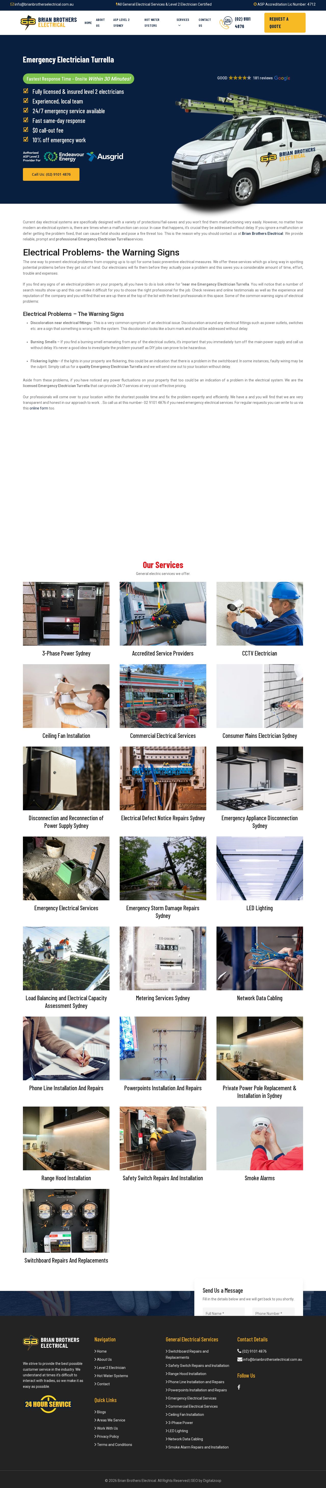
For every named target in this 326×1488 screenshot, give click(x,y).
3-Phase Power (180, 1423)
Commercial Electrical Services (193, 1406)
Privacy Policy (107, 1436)
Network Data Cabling (185, 1439)
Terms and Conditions (114, 1445)
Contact (103, 1384)
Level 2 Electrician (111, 1368)
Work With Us (107, 1428)
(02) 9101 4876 (254, 1351)
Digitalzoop (212, 1481)
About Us (104, 1359)
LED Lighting (178, 1431)
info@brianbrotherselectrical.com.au (44, 4)
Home (101, 1351)
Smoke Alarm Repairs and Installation (198, 1447)
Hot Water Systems (112, 1376)
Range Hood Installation (187, 1374)
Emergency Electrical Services (192, 1398)
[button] (253, 78)
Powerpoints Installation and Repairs (197, 1390)
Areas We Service (110, 1420)
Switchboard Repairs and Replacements (187, 1354)
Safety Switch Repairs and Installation (198, 1366)
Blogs (101, 1412)
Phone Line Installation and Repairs (196, 1382)
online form (39, 408)
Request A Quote (279, 22)
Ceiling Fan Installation (186, 1415)
